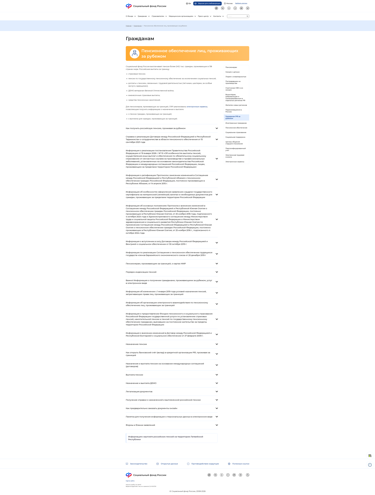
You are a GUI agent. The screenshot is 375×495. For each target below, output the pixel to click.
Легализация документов (139, 391)
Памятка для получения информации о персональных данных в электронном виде (169, 417)
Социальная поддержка (235, 137)
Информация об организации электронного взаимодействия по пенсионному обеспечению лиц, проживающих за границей (167, 304)
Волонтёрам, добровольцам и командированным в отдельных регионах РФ (235, 97)
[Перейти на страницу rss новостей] (247, 474)
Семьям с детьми (232, 72)
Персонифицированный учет (235, 149)
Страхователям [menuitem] (158, 16)
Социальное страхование (235, 132)
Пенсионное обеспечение (236, 128)
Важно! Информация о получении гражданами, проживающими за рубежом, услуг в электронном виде (169, 281)
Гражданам (138, 26)
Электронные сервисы (234, 162)
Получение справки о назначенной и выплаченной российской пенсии (163, 400)
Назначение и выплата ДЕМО (141, 383)
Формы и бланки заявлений (140, 425)
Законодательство (138, 464)
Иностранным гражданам (236, 123)
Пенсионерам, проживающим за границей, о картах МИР (156, 263)
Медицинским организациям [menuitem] (181, 16)
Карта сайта (130, 481)
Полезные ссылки (240, 464)
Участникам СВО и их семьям (234, 89)
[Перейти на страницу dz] (235, 8)
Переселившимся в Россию (233, 111)
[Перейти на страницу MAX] (216, 8)
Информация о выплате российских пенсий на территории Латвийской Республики (165, 438)
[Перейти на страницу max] (209, 474)
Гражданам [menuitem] (142, 16)
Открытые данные (169, 464)
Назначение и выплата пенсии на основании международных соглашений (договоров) (165, 365)
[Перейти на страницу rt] (241, 8)
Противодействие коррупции (205, 464)
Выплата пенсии (134, 375)
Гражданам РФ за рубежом (232, 117)
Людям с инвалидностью (235, 77)
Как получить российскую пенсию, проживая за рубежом (156, 128)
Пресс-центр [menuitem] (203, 16)
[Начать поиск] (247, 16)
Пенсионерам (231, 67)
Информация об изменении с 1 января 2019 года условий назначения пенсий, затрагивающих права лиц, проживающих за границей (166, 292)
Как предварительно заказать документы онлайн (151, 408)
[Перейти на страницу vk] (222, 8)
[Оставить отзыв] (370, 455)
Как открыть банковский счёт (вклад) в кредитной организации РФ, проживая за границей (168, 353)
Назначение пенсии (136, 344)
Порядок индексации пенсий (141, 272)
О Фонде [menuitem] (129, 16)
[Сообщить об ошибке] (370, 465)
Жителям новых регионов (236, 105)
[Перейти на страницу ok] (228, 8)
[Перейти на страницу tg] (247, 8)
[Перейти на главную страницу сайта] (146, 6)
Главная (129, 26)
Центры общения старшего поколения (234, 143)
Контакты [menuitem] (217, 16)
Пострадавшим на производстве (232, 82)
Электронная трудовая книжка (234, 156)
